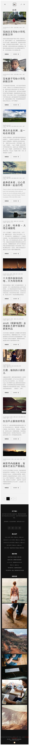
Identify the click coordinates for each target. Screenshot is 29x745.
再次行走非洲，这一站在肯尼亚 (14, 132)
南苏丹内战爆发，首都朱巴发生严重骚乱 (14, 464)
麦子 (24, 27)
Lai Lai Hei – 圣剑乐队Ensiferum (14, 562)
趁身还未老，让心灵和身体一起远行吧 (14, 183)
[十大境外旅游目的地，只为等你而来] (14, 264)
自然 (15, 27)
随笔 (17, 27)
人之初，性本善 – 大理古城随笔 (14, 227)
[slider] (24, 411)
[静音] (20, 411)
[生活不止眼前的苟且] (14, 403)
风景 (17, 126)
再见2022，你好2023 (19, 537)
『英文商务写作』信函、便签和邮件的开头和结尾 (14, 570)
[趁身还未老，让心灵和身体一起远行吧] (14, 167)
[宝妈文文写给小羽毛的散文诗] (14, 18)
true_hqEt (8, 537)
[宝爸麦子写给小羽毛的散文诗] (14, 65)
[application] (14, 412)
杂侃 (17, 319)
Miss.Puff (9, 275)
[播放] (4, 411)
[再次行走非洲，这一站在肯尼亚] (14, 116)
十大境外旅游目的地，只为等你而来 (13, 279)
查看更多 (7, 54)
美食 (13, 366)
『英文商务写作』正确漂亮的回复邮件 (14, 567)
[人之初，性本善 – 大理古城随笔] (14, 212)
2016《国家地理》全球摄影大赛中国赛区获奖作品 (14, 326)
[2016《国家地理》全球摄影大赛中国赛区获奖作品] (14, 309)
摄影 (8, 126)
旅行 (10, 126)
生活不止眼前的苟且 (14, 421)
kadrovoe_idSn (8, 542)
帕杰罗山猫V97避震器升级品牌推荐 (14, 559)
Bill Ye (8, 222)
